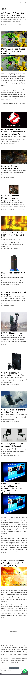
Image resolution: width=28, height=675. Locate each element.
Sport (11, 662)
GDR (10, 658)
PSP (11, 209)
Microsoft (14, 658)
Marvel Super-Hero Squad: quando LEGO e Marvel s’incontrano (13, 51)
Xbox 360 (21, 662)
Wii (20, 24)
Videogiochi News (14, 24)
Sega (23, 660)
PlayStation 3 (18, 660)
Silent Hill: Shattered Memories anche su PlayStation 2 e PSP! (10, 198)
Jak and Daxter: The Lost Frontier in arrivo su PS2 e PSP (12, 234)
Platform (12, 660)
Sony (4, 143)
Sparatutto (6, 662)
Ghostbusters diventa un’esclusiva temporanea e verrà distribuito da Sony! (13, 131)
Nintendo (19, 658)
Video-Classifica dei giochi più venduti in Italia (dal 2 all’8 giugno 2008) (12, 563)
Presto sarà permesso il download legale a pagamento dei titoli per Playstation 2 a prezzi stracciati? (11, 488)
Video (14, 662)
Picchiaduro (6, 660)
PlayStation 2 (6, 24)
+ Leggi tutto (14, 668)
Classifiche (5, 658)
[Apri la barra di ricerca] (20, 3)
